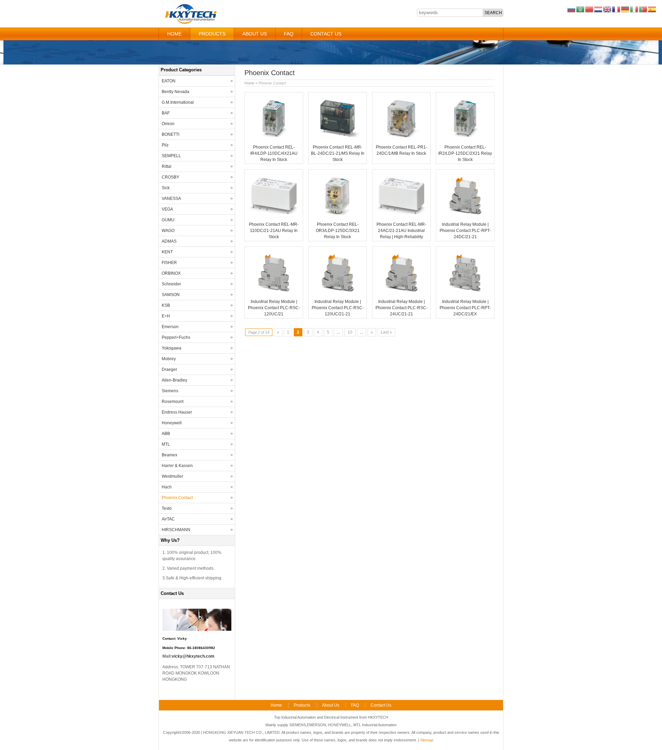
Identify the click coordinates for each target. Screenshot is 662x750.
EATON (168, 81)
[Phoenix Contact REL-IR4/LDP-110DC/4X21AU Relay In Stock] (274, 141)
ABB (166, 433)
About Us (254, 34)
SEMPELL (171, 155)
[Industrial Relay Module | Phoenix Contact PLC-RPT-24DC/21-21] (465, 218)
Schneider (171, 284)
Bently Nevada (175, 91)
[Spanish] (652, 9)
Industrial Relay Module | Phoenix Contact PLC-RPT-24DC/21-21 (465, 230)
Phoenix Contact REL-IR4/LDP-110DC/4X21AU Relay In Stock (274, 153)
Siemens (170, 390)
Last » (386, 332)
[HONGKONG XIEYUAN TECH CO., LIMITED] (190, 22)
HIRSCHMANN (176, 529)
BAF (166, 113)
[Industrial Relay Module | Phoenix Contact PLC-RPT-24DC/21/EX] (465, 295)
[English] (607, 9)
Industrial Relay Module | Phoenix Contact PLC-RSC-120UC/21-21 (338, 307)
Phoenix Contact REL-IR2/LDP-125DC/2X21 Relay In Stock (465, 153)
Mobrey (169, 358)
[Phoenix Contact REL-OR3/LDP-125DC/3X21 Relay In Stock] (337, 218)
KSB (166, 305)
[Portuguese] (643, 9)
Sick (166, 187)
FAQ (288, 34)
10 (350, 332)
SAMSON (171, 294)
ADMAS (169, 241)
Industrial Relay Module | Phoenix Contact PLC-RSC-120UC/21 (274, 307)
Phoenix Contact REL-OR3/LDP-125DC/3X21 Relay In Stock (338, 230)
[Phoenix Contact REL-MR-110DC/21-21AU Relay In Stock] (274, 218)
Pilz (165, 145)
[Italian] (634, 9)
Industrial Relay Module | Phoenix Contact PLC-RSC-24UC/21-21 (401, 307)
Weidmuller (172, 476)
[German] (625, 9)
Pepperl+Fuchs (176, 337)
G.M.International (178, 102)
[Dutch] (598, 9)
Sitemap (426, 740)
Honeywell (172, 422)
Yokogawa (171, 348)
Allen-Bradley (174, 380)
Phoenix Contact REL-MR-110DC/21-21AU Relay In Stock (274, 230)
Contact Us (325, 34)
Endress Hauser (177, 412)
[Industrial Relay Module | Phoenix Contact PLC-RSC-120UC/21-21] (337, 295)
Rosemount (172, 401)
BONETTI (170, 134)
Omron (168, 123)
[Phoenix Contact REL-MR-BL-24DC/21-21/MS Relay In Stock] (337, 141)
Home (174, 34)
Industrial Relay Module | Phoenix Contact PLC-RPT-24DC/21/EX (465, 307)
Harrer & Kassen (177, 465)
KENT (167, 252)
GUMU (168, 219)
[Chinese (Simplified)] (589, 9)
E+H (166, 316)
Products (212, 34)
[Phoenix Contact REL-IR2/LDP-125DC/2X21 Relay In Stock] (465, 141)
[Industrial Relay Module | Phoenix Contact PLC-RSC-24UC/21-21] (401, 295)
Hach (167, 487)
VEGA (167, 209)
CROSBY (170, 177)
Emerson (170, 326)
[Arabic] (580, 9)
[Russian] (571, 9)
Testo (167, 508)
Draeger (169, 369)
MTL (166, 444)
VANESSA (171, 198)
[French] (616, 9)
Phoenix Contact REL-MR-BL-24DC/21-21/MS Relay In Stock (337, 153)
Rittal (166, 166)
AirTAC (168, 519)
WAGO (168, 230)
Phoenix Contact (177, 497)
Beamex (169, 455)
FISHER (169, 262)
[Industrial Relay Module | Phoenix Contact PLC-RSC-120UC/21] (274, 295)
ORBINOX (171, 273)
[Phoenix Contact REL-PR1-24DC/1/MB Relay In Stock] (401, 141)
